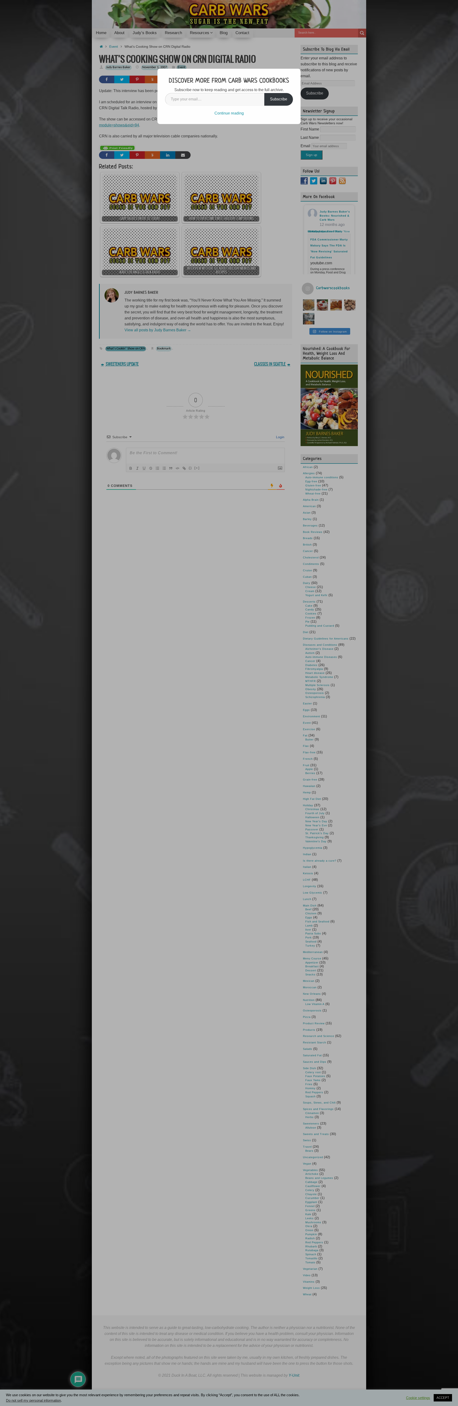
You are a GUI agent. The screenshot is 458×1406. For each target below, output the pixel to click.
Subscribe (278, 99)
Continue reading (229, 113)
